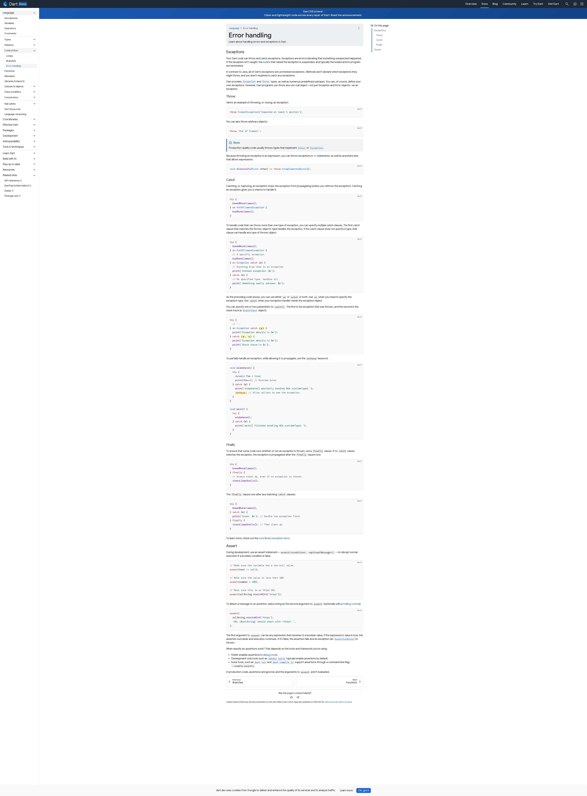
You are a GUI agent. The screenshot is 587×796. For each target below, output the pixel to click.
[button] (19, 12)
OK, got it (363, 790)
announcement (351, 15)
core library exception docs (274, 538)
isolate (266, 62)
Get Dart (553, 3)
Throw (379, 35)
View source (330, 702)
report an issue (345, 702)
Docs (22, 4)
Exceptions (380, 30)
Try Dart (538, 3)
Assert (377, 49)
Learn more (346, 790)
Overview (471, 3)
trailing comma (351, 603)
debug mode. (270, 654)
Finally (379, 44)
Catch (379, 40)
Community (509, 3)
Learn (524, 3)
